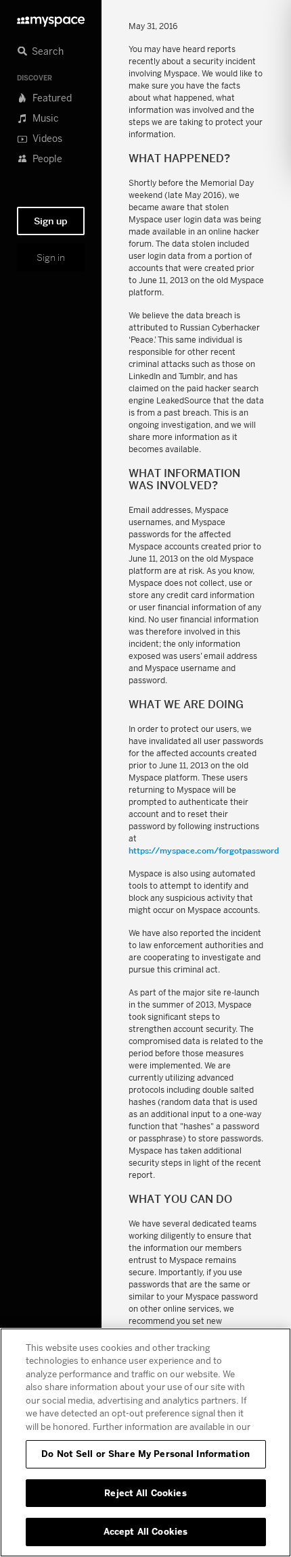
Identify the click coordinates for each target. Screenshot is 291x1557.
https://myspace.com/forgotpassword (204, 850)
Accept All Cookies (145, 1531)
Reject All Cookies (145, 1493)
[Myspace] (51, 18)
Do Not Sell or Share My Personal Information (145, 1454)
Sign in (51, 257)
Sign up (51, 221)
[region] (145, 1442)
